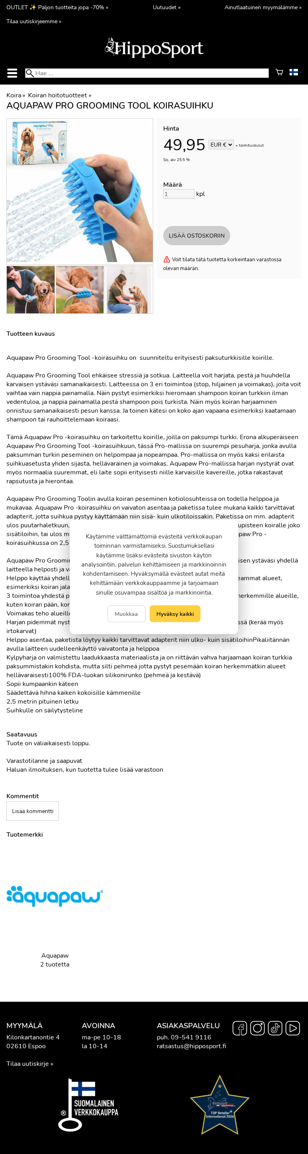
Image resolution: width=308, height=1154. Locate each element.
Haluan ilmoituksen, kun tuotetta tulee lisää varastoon (84, 769)
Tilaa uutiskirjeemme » (33, 21)
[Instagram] (257, 1029)
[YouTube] (293, 1029)
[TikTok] (275, 1029)
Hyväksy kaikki (175, 613)
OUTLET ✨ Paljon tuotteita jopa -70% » (57, 7)
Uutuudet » (166, 7)
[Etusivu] (154, 57)
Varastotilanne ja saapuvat (44, 761)
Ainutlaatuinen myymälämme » (263, 7)
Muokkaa (126, 613)
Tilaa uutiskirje (27, 1063)
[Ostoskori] (279, 73)
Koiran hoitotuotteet (59, 95)
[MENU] (12, 73)
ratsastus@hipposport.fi (191, 1046)
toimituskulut (251, 145)
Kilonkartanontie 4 (33, 1037)
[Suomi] (296, 73)
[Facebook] (240, 1029)
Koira (15, 95)
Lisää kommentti (32, 811)
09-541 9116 (191, 1037)
